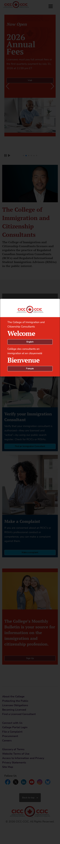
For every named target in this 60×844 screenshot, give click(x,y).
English (30, 342)
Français (30, 368)
